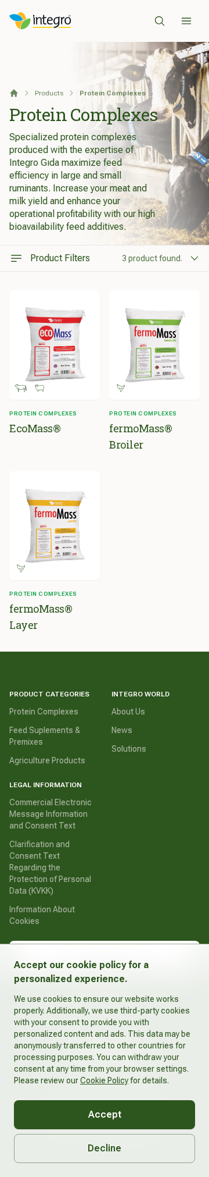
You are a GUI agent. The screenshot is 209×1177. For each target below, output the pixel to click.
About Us (128, 711)
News (121, 730)
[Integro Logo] (40, 21)
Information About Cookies (42, 915)
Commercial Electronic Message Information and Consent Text (50, 814)
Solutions (128, 748)
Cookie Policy (104, 1080)
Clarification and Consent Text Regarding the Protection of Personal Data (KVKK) (50, 867)
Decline (104, 1148)
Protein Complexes (43, 711)
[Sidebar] (186, 21)
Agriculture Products (47, 760)
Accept (104, 1114)
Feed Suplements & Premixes (44, 736)
